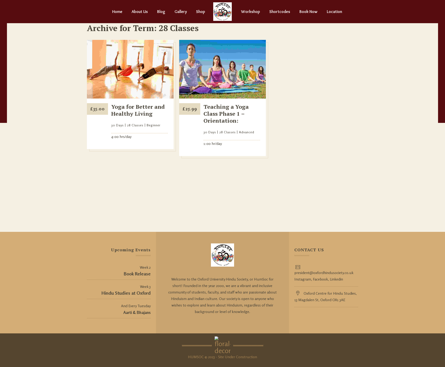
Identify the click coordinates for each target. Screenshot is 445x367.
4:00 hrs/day (121, 136)
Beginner (154, 125)
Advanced (246, 132)
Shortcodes (279, 11)
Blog (161, 11)
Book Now (308, 11)
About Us (140, 11)
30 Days (117, 125)
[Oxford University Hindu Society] (222, 11)
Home (117, 11)
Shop (200, 11)
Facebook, (320, 279)
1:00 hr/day (212, 143)
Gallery (181, 11)
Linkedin (336, 279)
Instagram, (303, 279)
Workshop (250, 11)
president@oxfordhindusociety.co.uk (323, 272)
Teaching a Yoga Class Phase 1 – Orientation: (226, 113)
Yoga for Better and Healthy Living (138, 110)
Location (334, 11)
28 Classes (135, 125)
